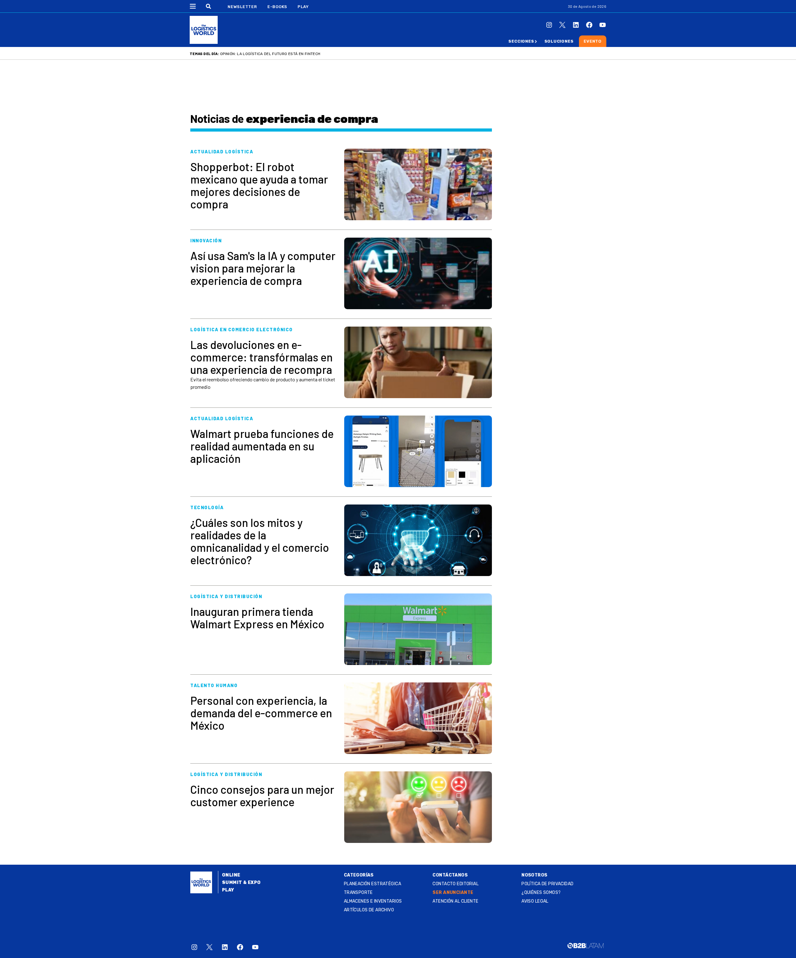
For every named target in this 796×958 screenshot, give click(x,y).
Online (231, 875)
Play (303, 6)
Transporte (358, 892)
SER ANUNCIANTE (453, 892)
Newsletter (242, 6)
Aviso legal (534, 901)
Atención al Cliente (455, 901)
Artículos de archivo (369, 910)
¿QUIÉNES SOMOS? (541, 892)
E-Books (277, 6)
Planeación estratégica (372, 883)
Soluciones (559, 41)
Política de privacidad (547, 883)
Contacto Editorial (456, 883)
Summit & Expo (241, 882)
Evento (593, 41)
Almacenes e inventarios (373, 901)
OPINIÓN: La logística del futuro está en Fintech (270, 54)
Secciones (521, 41)
